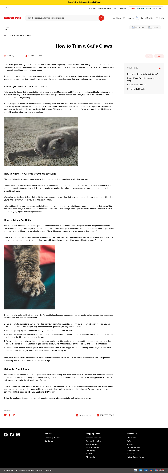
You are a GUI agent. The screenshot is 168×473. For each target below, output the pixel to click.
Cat (149, 56)
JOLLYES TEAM (35, 56)
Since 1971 (131, 444)
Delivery (155, 27)
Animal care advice (133, 450)
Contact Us (131, 454)
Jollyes (20, 470)
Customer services (133, 447)
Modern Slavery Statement (136, 457)
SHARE (7, 411)
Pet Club (132, 8)
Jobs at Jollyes (132, 438)
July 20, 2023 (12, 56)
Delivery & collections (93, 438)
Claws (159, 56)
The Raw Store (157, 8)
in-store (87, 398)
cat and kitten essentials (59, 398)
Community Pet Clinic (144, 8)
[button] (145, 17)
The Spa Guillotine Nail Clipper (41, 392)
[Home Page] (12, 18)
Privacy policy (91, 457)
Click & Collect (139, 27)
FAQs (129, 441)
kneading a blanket (52, 188)
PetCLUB (89, 454)
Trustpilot (6, 8)
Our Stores (49, 441)
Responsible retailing (93, 441)
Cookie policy (90, 450)
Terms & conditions (92, 447)
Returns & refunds (92, 444)
